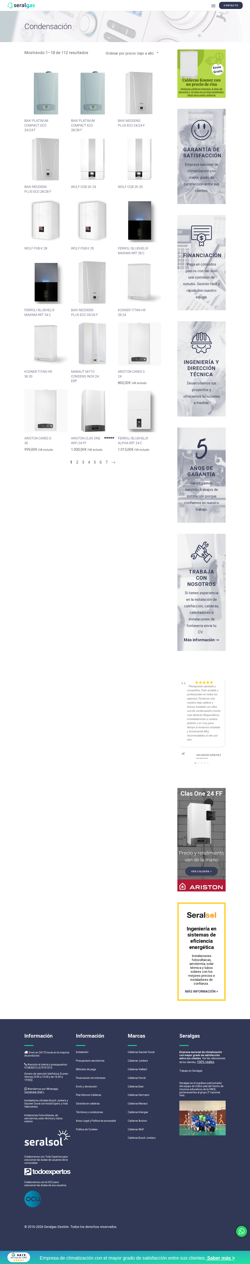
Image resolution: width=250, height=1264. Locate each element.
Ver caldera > (201, 871)
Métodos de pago (86, 1069)
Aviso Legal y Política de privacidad (96, 1120)
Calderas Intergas (138, 1112)
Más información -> (201, 640)
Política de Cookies (87, 1129)
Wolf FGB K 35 (82, 248)
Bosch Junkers (57, 1100)
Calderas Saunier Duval (141, 1052)
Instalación (82, 1052)
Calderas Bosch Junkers (142, 1137)
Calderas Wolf (136, 1129)
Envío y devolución (86, 1086)
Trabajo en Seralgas (190, 1070)
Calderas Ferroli (137, 1077)
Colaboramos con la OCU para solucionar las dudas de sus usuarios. (45, 1184)
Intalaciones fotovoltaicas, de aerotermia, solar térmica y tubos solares (43, 1118)
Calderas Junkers (138, 1060)
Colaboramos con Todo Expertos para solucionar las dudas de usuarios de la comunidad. (46, 1159)
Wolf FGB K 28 (35, 248)
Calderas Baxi (135, 1086)
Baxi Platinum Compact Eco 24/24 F (36, 125)
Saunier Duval (32, 1103)
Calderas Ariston (137, 1120)
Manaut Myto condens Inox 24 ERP (85, 376)
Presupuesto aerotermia (90, 1060)
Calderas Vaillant (137, 1069)
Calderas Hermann (138, 1094)
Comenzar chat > (34, 1092)
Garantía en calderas (88, 1103)
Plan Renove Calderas (88, 1094)
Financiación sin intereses (90, 1077)
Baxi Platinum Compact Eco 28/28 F (83, 125)
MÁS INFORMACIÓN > (201, 991)
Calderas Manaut (138, 1103)
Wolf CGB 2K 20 (130, 187)
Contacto (231, 5)
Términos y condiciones (89, 1112)
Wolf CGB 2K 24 (83, 187)
